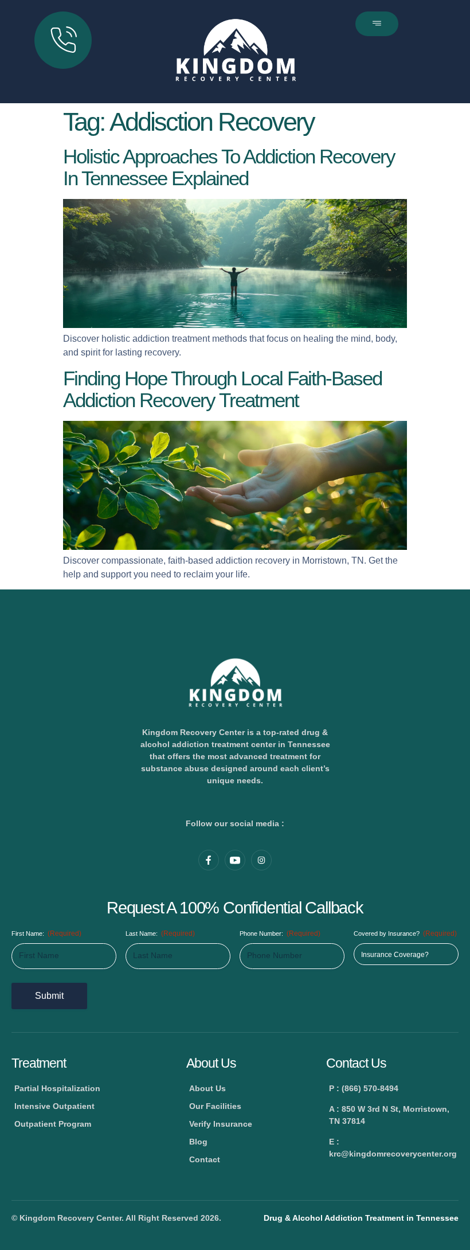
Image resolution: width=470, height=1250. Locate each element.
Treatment (38, 1063)
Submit (49, 996)
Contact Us (356, 1063)
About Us (211, 1063)
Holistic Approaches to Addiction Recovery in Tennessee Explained (229, 167)
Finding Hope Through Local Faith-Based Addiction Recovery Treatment (222, 389)
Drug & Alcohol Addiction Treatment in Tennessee (361, 1217)
